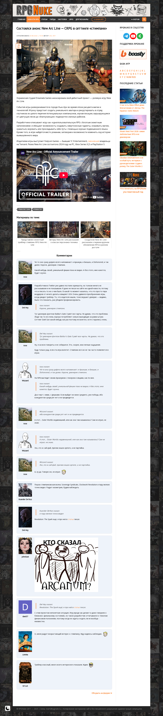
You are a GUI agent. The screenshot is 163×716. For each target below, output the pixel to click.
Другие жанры (82, 19)
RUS (134, 77)
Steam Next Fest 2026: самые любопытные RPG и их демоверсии (132, 134)
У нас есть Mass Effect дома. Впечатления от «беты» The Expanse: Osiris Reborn (132, 108)
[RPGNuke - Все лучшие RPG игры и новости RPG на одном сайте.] (34, 10)
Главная (21, 19)
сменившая (93, 141)
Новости (38, 209)
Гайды (53, 19)
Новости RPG (33, 19)
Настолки (62, 19)
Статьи (44, 19)
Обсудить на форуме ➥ (102, 693)
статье (71, 519)
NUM (128, 77)
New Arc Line (24, 209)
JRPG (71, 19)
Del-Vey (52, 36)
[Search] (144, 19)
